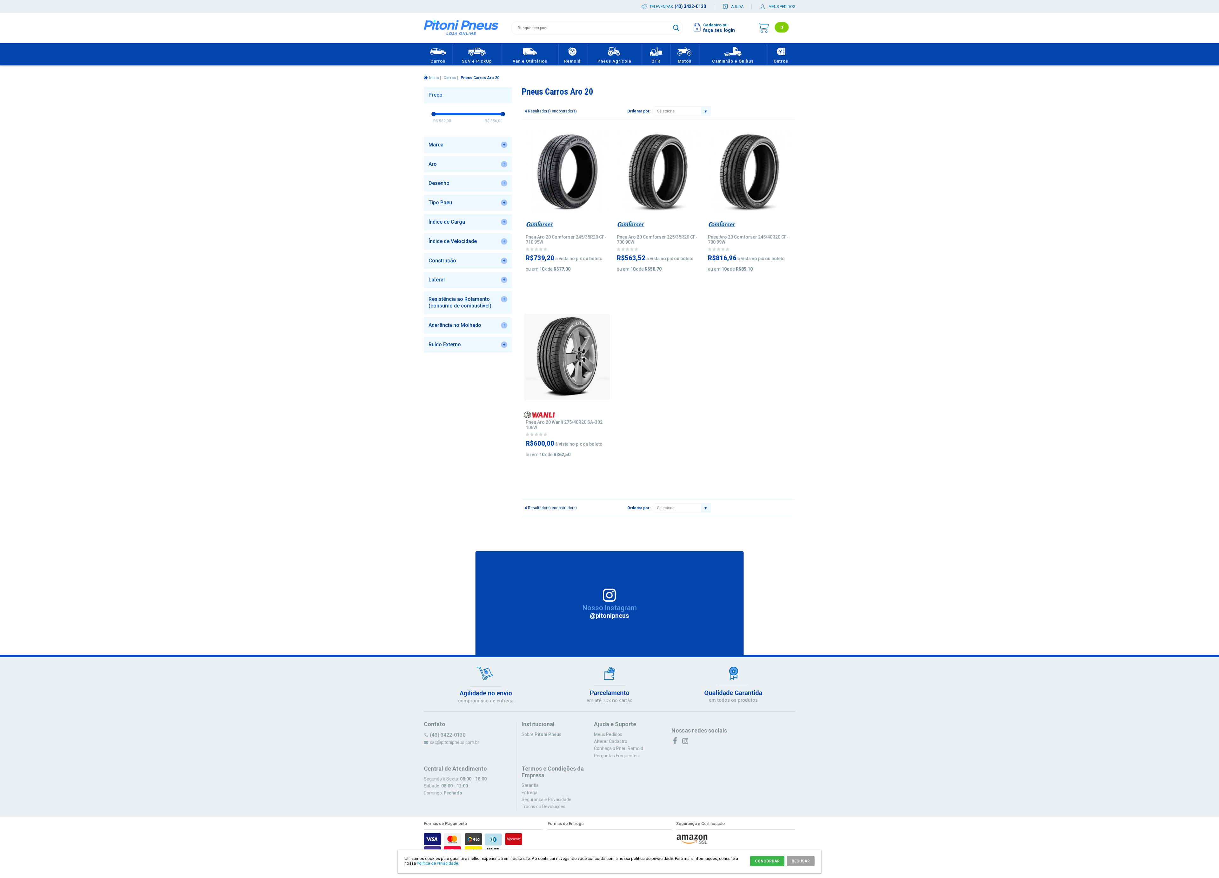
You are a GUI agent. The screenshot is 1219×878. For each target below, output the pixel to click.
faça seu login (719, 30)
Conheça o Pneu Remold (618, 748)
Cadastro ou (715, 25)
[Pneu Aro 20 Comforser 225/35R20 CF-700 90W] (658, 171)
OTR (655, 61)
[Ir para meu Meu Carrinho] (763, 28)
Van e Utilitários (530, 61)
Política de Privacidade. (438, 863)
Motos (684, 61)
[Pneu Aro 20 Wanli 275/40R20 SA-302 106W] (567, 357)
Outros (781, 61)
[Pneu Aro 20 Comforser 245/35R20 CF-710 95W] (567, 171)
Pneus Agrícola (614, 61)
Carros (437, 61)
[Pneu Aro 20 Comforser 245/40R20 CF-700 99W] (749, 171)
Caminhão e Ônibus (733, 61)
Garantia (530, 785)
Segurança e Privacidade (546, 799)
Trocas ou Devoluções (543, 806)
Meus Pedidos (608, 734)
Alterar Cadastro (610, 741)
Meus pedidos (782, 6)
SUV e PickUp (477, 61)
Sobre (542, 734)
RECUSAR (801, 861)
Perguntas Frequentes (616, 755)
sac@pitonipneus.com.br (454, 742)
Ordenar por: (638, 111)
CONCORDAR (767, 861)
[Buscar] (676, 28)
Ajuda (737, 6)
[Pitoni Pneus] (461, 28)
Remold (572, 61)
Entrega (529, 792)
